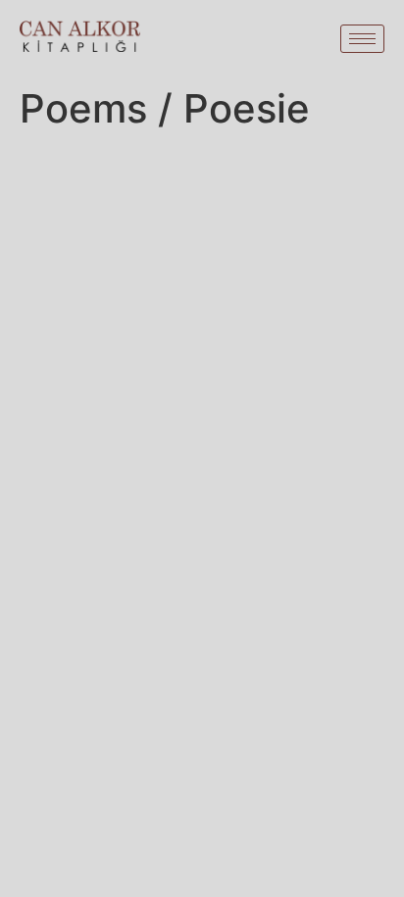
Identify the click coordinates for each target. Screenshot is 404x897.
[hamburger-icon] (362, 39)
